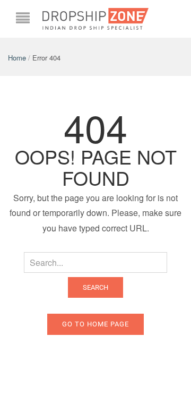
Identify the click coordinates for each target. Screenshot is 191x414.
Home (17, 58)
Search (95, 287)
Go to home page (95, 324)
